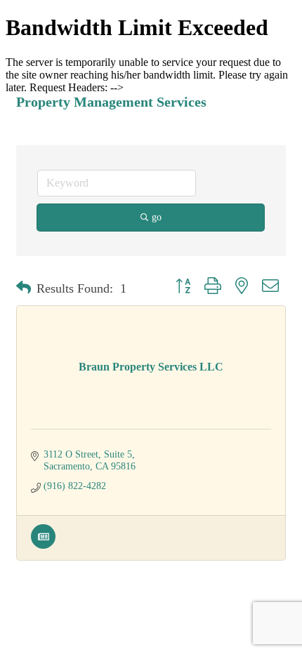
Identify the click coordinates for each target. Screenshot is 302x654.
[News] (43, 545)
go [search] (157, 217)
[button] (23, 288)
